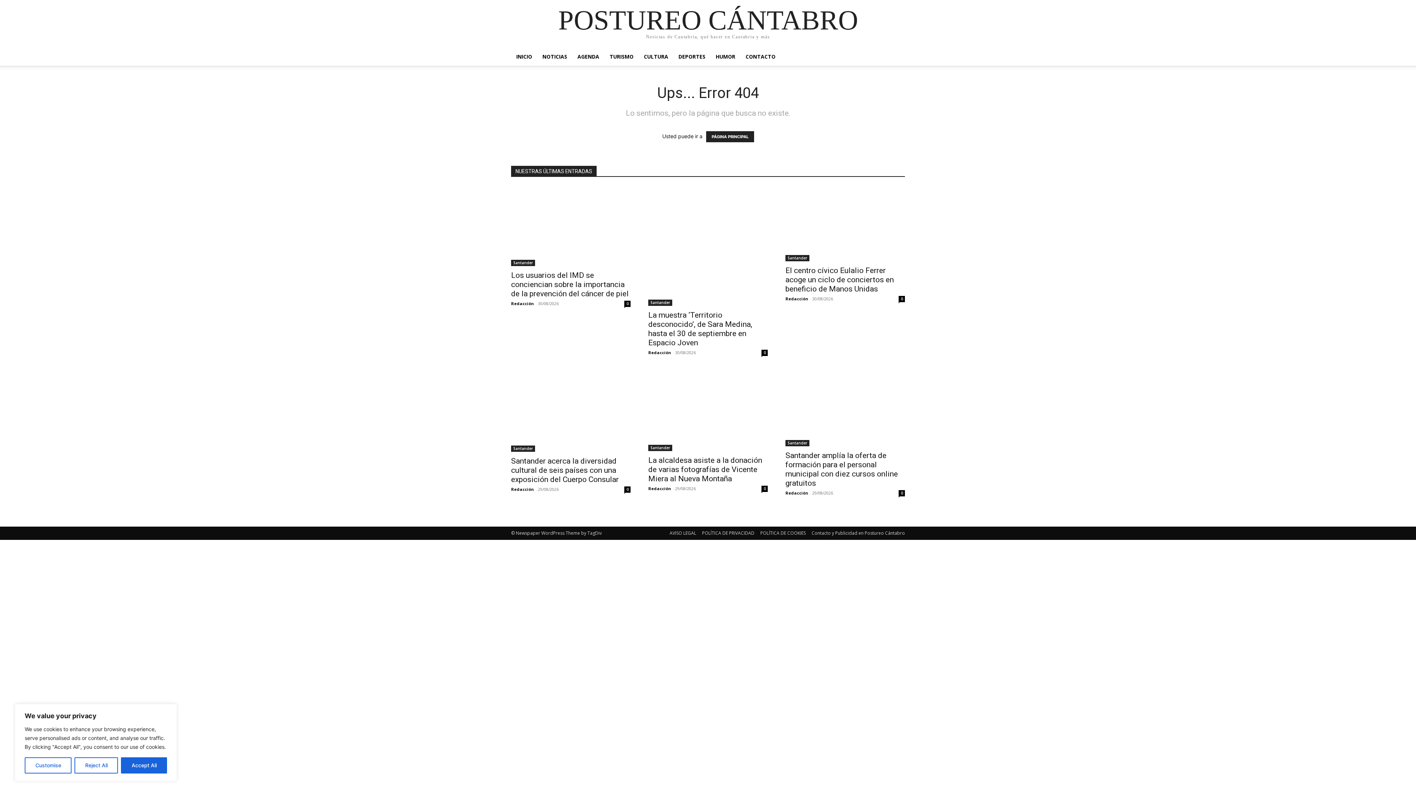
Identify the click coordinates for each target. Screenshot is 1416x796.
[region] (96, 742)
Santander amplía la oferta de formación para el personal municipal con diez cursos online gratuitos (841, 469)
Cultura (656, 56)
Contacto (760, 56)
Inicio (524, 56)
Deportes (691, 56)
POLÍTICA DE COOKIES (783, 533)
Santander (523, 262)
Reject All (96, 765)
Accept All (144, 765)
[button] (896, 57)
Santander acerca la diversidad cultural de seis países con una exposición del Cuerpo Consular (565, 470)
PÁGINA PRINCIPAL (730, 136)
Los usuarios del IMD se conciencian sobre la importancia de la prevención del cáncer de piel (570, 284)
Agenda (588, 56)
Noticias (554, 56)
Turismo (622, 56)
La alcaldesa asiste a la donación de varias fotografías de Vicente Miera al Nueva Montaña (705, 469)
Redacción (522, 303)
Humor (725, 56)
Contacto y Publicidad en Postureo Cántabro (858, 533)
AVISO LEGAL (683, 533)
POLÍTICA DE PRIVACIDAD (728, 533)
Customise (48, 765)
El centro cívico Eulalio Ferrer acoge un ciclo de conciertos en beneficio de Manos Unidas (839, 279)
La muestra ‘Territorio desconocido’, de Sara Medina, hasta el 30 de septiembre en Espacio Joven (700, 329)
